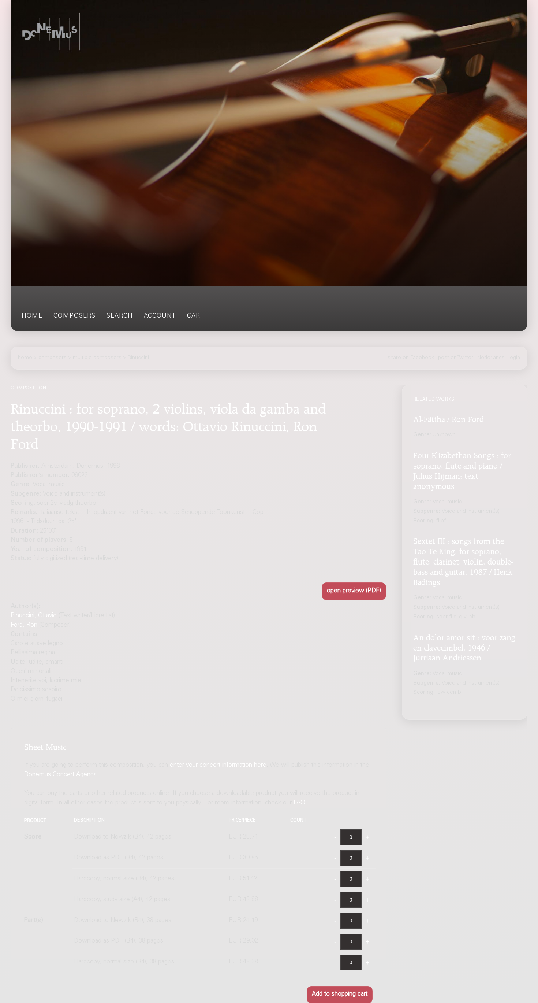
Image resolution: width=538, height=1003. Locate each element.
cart (196, 316)
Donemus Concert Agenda (60, 775)
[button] (354, 591)
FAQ (299, 803)
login (514, 357)
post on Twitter (455, 357)
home (32, 316)
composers (74, 316)
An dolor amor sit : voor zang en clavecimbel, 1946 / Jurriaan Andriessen (464, 646)
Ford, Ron (24, 625)
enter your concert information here (218, 765)
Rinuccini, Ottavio (34, 616)
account (160, 316)
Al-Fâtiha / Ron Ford (448, 418)
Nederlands (491, 357)
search (120, 316)
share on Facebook (411, 357)
